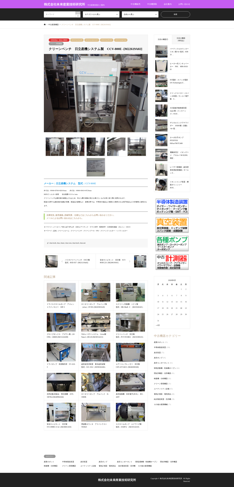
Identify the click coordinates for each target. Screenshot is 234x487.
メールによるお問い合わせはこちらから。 (65, 218)
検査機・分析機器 (161, 378)
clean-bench (75, 243)
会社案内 (168, 4)
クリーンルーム (121, 40)
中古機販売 (135, 4)
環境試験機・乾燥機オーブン (165, 368)
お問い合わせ (184, 4)
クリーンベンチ (77, 40)
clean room (68, 243)
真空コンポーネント (161, 363)
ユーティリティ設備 (161, 389)
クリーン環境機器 (56, 44)
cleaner (62, 243)
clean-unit (82, 243)
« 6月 (158, 325)
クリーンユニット (92, 40)
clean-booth (52, 243)
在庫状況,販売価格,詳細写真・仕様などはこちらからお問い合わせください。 (81, 215)
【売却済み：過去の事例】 (59, 40)
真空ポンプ (158, 358)
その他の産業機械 (161, 404)
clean (58, 243)
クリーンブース (107, 40)
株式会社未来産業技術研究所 (117, 480)
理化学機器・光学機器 (162, 373)
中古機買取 (152, 4)
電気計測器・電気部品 (162, 394)
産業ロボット (159, 342)
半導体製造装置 (160, 347)
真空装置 (157, 353)
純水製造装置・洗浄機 (162, 399)
